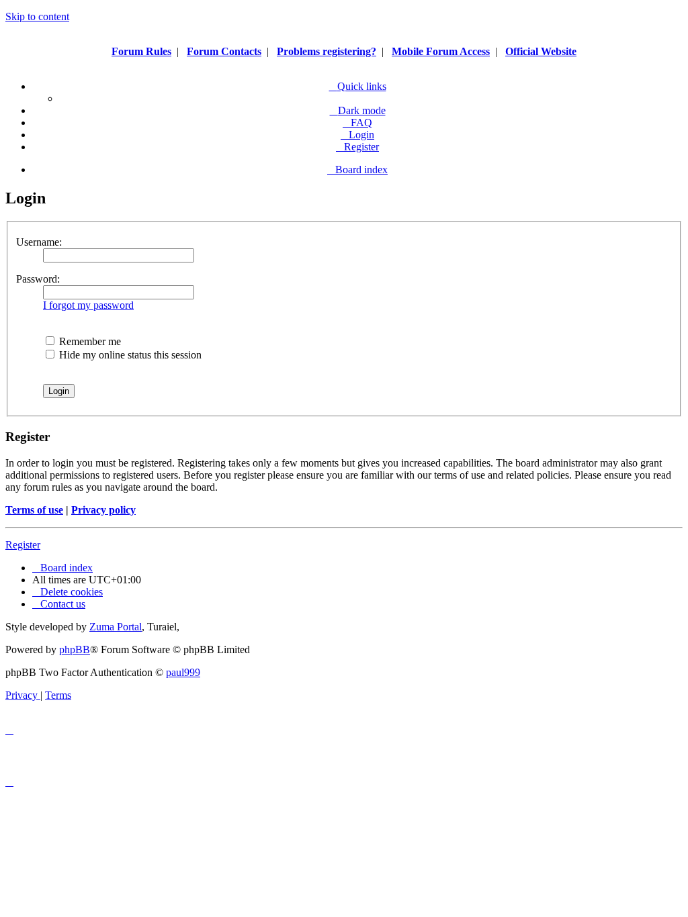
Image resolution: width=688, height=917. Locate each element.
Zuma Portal (115, 626)
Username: (39, 242)
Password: (38, 279)
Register (22, 544)
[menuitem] (357, 122)
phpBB (74, 649)
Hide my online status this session (129, 354)
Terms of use (34, 510)
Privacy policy (103, 510)
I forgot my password (88, 305)
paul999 (183, 672)
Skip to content (37, 16)
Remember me (88, 341)
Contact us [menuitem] (62, 604)
